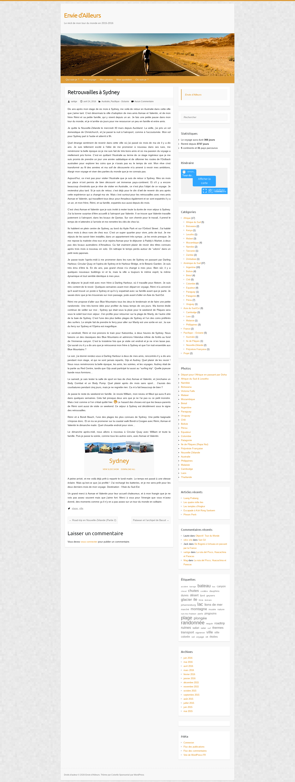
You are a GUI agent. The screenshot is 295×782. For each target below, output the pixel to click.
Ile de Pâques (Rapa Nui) (194, 444)
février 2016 (189, 674)
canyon (221, 586)
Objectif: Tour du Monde (207, 535)
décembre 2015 (191, 682)
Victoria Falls (188, 391)
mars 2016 (189, 670)
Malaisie (190, 320)
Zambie (189, 255)
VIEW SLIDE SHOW (111, 469)
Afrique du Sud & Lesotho (195, 378)
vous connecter (89, 541)
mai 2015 (188, 711)
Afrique (187, 218)
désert (194, 595)
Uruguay (190, 304)
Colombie (190, 283)
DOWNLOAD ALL (128, 469)
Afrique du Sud (193, 222)
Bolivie (189, 271)
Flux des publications (194, 746)
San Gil (202, 540)
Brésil (189, 275)
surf (209, 628)
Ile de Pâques (193, 341)
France (187, 328)
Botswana (191, 226)
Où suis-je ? (142, 79)
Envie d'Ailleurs (82, 15)
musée (212, 609)
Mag (186, 560)
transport (187, 632)
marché (185, 609)
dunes (184, 595)
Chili (188, 279)
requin (209, 623)
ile (195, 599)
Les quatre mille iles (193, 502)
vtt (207, 636)
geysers (210, 595)
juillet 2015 (189, 703)
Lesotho (190, 234)
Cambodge (191, 312)
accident (184, 587)
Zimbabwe (191, 259)
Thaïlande (186, 477)
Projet (186, 353)
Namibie (190, 246)
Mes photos (106, 79)
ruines (186, 628)
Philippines (187, 460)
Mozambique (192, 242)
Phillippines (191, 324)
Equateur (190, 287)
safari (196, 627)
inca (201, 600)
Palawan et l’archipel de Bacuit (151, 520)
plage (75, 508)
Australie (106, 101)
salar (203, 628)
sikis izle (188, 540)
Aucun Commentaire (144, 101)
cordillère (204, 591)
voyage (200, 636)
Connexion (189, 742)
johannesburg (188, 604)
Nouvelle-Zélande (194, 345)
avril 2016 (188, 666)
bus (213, 587)
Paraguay (190, 292)
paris (200, 613)
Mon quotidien (124, 79)
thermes (217, 627)
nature (220, 609)
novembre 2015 (191, 686)
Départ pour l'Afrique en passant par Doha (204, 374)
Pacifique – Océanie (193, 333)
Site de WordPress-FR (195, 755)
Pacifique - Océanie (120, 101)
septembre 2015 (191, 695)
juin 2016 (188, 658)
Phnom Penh (190, 514)
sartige (74, 101)
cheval (183, 591)
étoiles (214, 636)
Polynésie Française (196, 349)
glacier (186, 599)
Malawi (189, 238)
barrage (192, 587)
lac (200, 604)
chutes (193, 591)
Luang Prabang (191, 498)
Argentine (190, 267)
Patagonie (191, 296)
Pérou (189, 300)
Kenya (189, 230)
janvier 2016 (189, 678)
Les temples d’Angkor (194, 506)
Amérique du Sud (192, 263)
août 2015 (188, 699)
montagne (199, 609)
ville (81, 508)
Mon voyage (89, 79)
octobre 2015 (190, 690)
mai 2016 (188, 662)
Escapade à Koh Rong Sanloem (199, 510)
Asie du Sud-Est (192, 308)
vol (193, 636)
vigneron (200, 632)
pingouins (210, 613)
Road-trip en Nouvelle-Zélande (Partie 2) (92, 520)
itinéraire (208, 600)
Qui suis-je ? (72, 79)
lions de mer (213, 604)
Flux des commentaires (195, 751)
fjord (202, 595)
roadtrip (219, 623)
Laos (188, 316)
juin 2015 (188, 707)
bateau (204, 585)
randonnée (193, 622)
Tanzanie (190, 251)
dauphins (214, 591)
